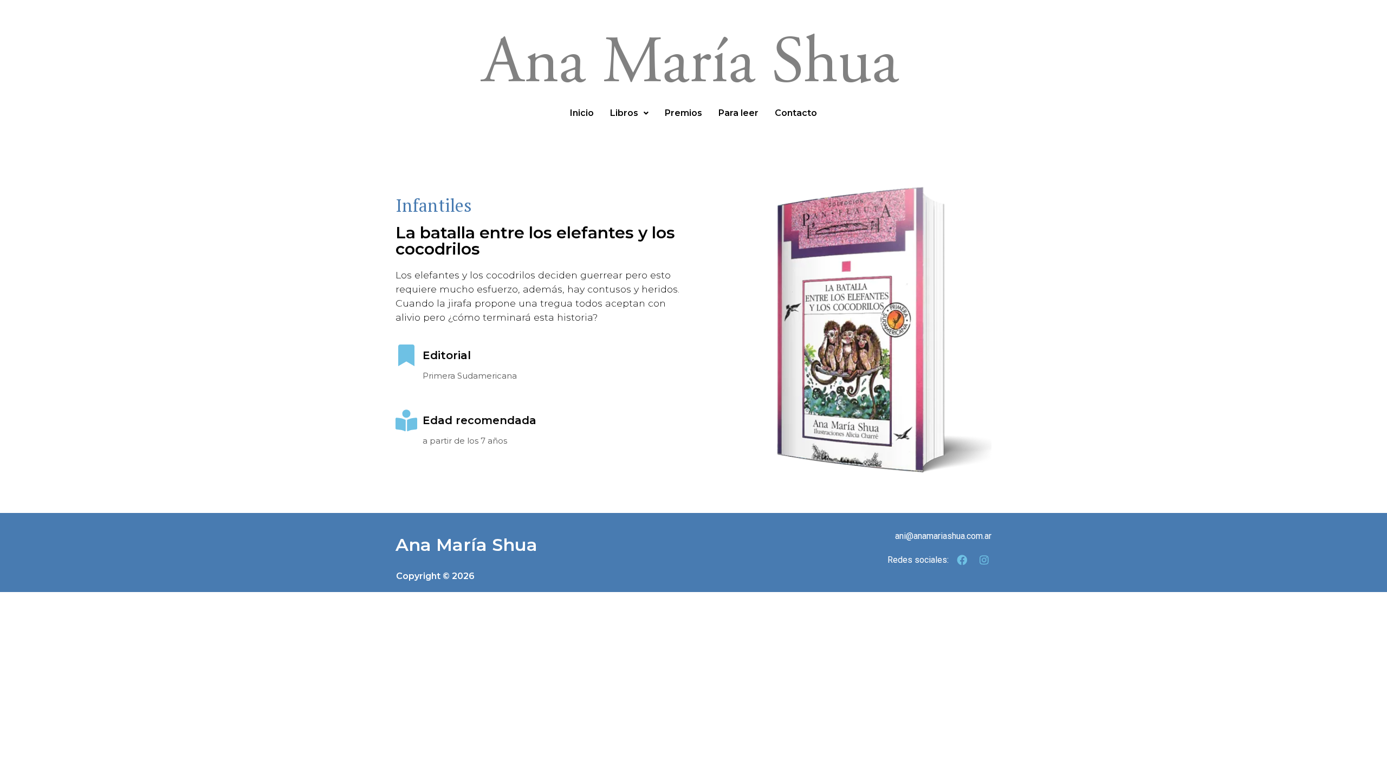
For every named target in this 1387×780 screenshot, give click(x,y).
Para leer (738, 113)
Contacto (796, 113)
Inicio (582, 113)
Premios (683, 113)
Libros (624, 113)
